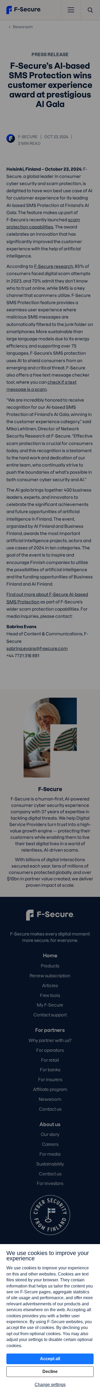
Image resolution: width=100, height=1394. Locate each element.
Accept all (50, 1358)
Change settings (50, 1384)
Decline (50, 1371)
